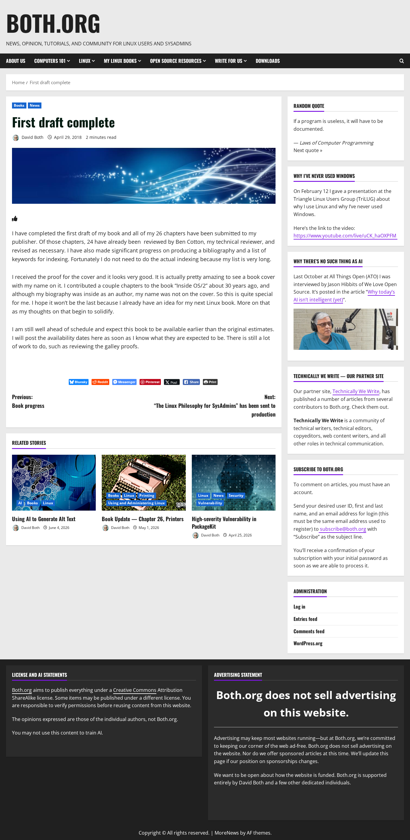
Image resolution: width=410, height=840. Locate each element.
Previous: (28, 401)
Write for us (228, 60)
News (35, 105)
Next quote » (308, 150)
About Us (15, 60)
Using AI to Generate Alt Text (43, 519)
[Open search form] (401, 61)
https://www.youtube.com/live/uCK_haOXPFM (345, 235)
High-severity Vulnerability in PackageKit (224, 522)
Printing (146, 495)
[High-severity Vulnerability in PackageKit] (234, 483)
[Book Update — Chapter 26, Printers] (143, 483)
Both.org (53, 22)
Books (19, 105)
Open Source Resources (175, 60)
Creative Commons (134, 690)
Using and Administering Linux (136, 503)
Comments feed (309, 631)
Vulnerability (210, 503)
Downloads (268, 60)
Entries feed (305, 618)
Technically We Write (356, 391)
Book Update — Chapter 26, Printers (143, 519)
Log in (299, 606)
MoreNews (227, 832)
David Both (32, 137)
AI (20, 503)
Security (236, 495)
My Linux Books (120, 60)
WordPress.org (308, 643)
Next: (215, 405)
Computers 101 (49, 60)
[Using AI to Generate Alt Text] (54, 483)
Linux (84, 60)
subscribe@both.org (342, 529)
